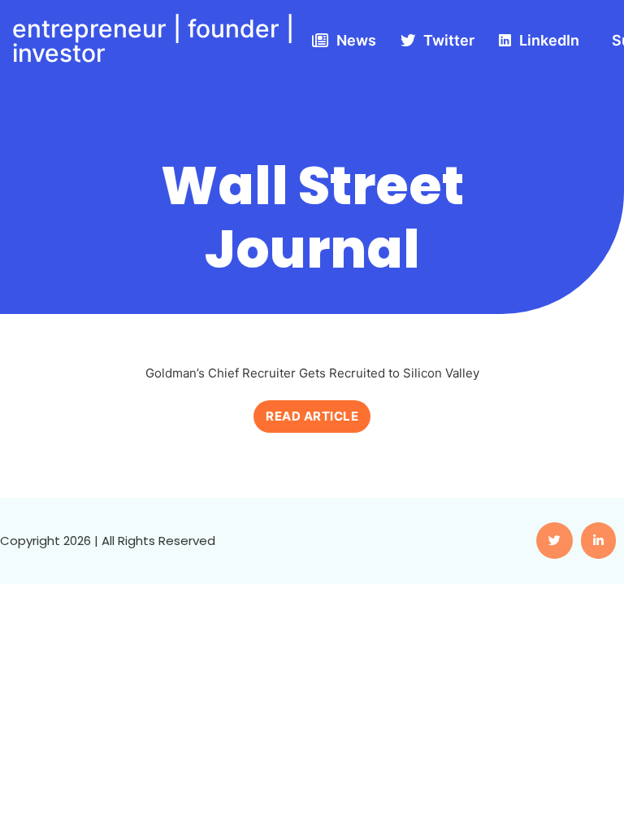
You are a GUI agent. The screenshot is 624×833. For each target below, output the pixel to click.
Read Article (312, 416)
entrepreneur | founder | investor (153, 40)
